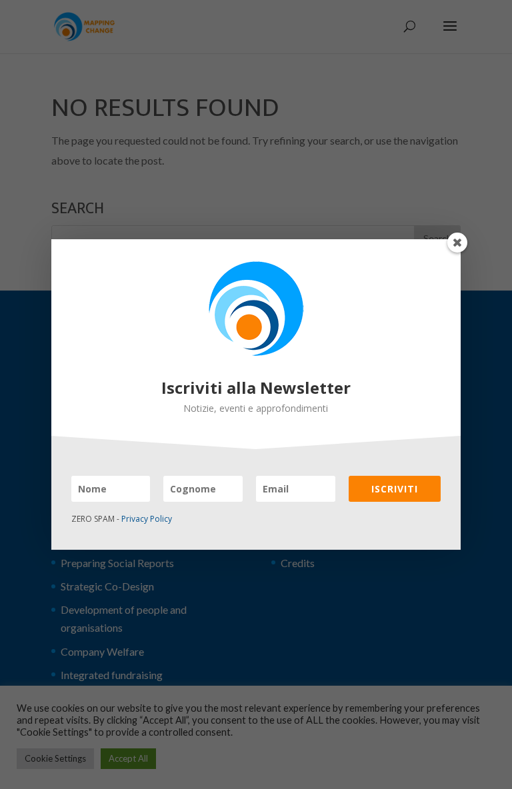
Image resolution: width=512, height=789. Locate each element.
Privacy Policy (146, 518)
